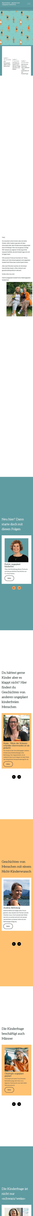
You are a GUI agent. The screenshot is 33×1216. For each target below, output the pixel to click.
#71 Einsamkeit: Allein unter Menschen (7, 64)
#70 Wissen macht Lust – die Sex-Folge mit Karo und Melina (16, 66)
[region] (16, 562)
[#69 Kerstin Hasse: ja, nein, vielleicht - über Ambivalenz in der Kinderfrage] (25, 54)
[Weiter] (19, 588)
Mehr (9, 578)
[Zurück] (14, 588)
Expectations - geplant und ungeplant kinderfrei (11, 4)
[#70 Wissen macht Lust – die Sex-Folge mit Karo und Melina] (16, 53)
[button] (26, 48)
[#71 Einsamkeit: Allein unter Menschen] (8, 53)
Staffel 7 (6, 58)
